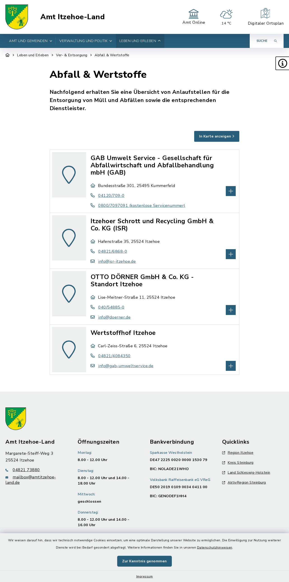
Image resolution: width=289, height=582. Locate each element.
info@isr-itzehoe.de (117, 261)
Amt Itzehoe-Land (72, 17)
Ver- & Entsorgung (71, 55)
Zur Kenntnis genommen (144, 561)
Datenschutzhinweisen (214, 547)
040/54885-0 (111, 307)
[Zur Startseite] (7, 55)
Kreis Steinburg (241, 462)
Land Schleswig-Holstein (249, 472)
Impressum (144, 576)
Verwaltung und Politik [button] (83, 40)
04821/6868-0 (112, 251)
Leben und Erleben (33, 55)
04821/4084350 (114, 356)
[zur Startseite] (16, 17)
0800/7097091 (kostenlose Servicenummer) (141, 205)
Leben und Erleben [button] (137, 40)
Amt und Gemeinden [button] (28, 40)
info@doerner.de (114, 317)
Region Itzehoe (240, 452)
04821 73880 (26, 470)
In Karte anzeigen (215, 136)
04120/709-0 (111, 195)
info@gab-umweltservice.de (126, 366)
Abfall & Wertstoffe (112, 55)
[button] (282, 63)
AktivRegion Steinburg (247, 482)
